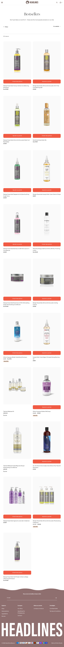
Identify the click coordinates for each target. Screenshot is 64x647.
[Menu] (2, 2)
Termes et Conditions (55, 611)
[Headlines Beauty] (32, 2)
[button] (56, 2)
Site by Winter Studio (56, 643)
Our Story (20, 608)
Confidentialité (54, 608)
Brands (3, 616)
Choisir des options (17, 81)
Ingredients (5, 613)
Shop (3, 608)
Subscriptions (5, 611)
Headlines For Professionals (21, 612)
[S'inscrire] (55, 598)
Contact (20, 615)
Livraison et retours (39, 608)
